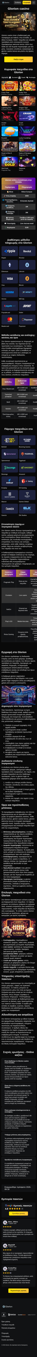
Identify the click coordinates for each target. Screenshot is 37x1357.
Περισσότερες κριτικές (18, 1290)
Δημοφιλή (5, 77)
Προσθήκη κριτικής (18, 1213)
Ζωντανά (15, 77)
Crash (23, 77)
